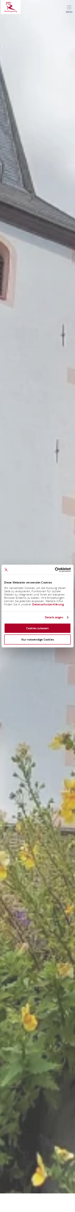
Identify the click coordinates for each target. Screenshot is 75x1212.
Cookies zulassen (37, 628)
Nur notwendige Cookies (37, 639)
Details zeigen (54, 617)
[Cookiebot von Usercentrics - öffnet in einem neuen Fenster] (55, 569)
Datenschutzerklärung (48, 604)
